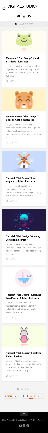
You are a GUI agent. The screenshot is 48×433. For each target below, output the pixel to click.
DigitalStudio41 (24, 6)
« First (8, 396)
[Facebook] (29, 16)
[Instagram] (24, 16)
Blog (6, 50)
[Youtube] (18, 16)
